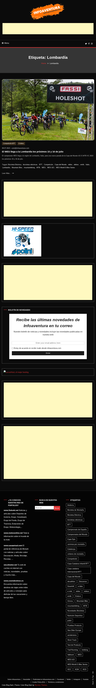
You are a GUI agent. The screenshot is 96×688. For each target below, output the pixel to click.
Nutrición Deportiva (74, 616)
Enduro (78, 596)
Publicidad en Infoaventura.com (43, 679)
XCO (84, 669)
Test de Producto (74, 645)
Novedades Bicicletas (75, 611)
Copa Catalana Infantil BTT (78, 564)
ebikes (76, 164)
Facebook (60, 679)
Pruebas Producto (74, 625)
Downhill (70, 586)
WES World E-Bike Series (65, 167)
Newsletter (26, 679)
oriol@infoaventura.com (20, 148)
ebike (70, 164)
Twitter (68, 679)
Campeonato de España (77, 529)
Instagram (77, 679)
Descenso (83, 581)
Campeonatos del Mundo (77, 534)
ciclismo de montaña (75, 554)
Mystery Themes (41, 685)
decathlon (71, 581)
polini (69, 621)
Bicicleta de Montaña (75, 510)
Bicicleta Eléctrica (14, 164)
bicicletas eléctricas (30, 164)
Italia (87, 164)
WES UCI (50, 167)
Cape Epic (71, 539)
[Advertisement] (48, 28)
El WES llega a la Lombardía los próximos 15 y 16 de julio (32, 151)
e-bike (80, 586)
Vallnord (70, 655)
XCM (77, 669)
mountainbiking (29, 167)
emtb (82, 164)
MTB (38, 167)
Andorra (70, 505)
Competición (48, 164)
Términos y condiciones (56, 682)
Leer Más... (7, 173)
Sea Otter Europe (74, 630)
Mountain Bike (17, 167)
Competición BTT (9, 143)
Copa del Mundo (60, 164)
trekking (85, 650)
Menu (6, 43)
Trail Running (72, 650)
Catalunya (71, 549)
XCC (69, 669)
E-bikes (21, 143)
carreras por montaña (76, 544)
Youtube (85, 679)
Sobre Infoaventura (14, 679)
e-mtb (69, 591)
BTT (40, 164)
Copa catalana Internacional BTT (74, 570)
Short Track (71, 640)
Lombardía (6, 167)
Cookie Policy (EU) (38, 682)
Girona (70, 601)
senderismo (72, 635)
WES (44, 167)
